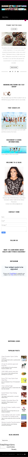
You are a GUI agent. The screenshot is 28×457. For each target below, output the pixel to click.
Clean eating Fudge (7, 386)
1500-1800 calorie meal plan (9, 371)
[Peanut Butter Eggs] (14, 39)
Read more (14, 67)
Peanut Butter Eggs (14, 25)
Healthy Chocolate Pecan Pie (9, 400)
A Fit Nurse (9, 454)
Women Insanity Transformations (10, 422)
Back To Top (20, 454)
